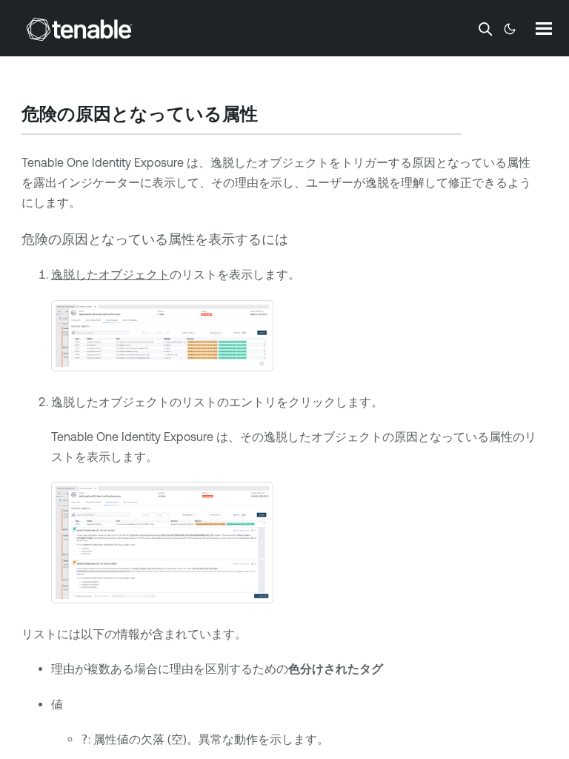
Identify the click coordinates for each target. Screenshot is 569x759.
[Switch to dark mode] (510, 29)
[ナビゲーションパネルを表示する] (544, 28)
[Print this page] (270, 116)
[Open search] (485, 29)
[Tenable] (79, 29)
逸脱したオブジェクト (110, 274)
